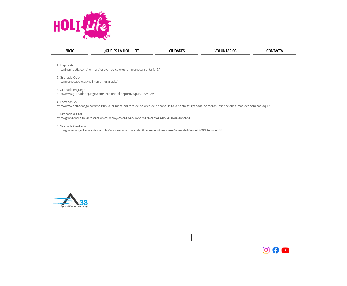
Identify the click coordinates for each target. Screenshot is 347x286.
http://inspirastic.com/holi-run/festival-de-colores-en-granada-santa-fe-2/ (108, 69)
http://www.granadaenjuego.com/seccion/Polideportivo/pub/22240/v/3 (106, 94)
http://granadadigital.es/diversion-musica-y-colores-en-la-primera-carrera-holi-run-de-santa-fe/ (124, 118)
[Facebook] (275, 250)
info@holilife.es (91, 247)
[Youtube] (285, 250)
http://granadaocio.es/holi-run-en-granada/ (87, 81)
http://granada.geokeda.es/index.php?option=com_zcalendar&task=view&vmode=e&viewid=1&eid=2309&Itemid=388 (139, 130)
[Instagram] (266, 250)
